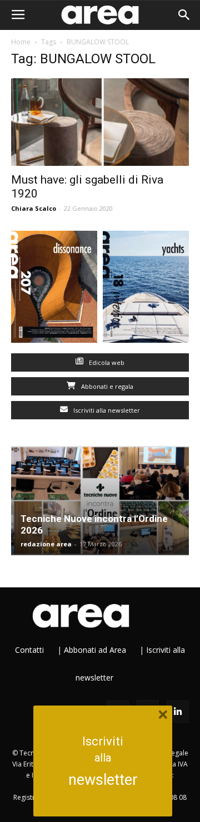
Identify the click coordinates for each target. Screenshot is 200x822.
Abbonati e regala (106, 386)
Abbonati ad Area (95, 650)
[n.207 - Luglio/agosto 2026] (54, 289)
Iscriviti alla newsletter (106, 410)
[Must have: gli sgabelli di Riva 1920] (100, 122)
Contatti (29, 650)
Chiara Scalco (33, 208)
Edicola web (105, 362)
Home (21, 42)
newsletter (103, 780)
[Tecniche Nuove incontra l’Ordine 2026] (100, 501)
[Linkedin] (178, 712)
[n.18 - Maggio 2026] (146, 289)
